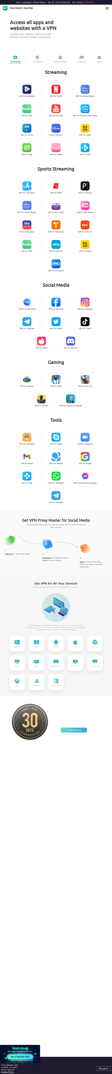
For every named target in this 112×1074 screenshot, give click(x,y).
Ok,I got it (103, 1068)
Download (46, 558)
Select (82, 562)
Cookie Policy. (7, 1072)
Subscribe (9, 554)
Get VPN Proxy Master (74, 730)
